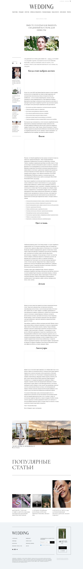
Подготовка (15, 12)
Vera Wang (36, 178)
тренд (50, 58)
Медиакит (28, 538)
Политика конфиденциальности (62, 559)
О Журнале (14, 538)
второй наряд (34, 117)
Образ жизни (63, 12)
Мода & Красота (55, 12)
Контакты (67, 1)
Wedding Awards (30, 543)
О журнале (62, 1)
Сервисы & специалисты (35, 12)
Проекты (69, 12)
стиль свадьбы (52, 182)
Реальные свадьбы (46, 12)
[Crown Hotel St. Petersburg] (30, 446)
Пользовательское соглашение (62, 558)
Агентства (27, 12)
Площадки (21, 12)
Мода (45, 18)
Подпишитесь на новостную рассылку (47, 539)
